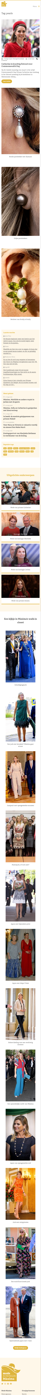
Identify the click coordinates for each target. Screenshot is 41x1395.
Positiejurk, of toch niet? (20, 865)
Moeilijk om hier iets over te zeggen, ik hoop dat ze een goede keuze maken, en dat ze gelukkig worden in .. (20, 351)
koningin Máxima (24, 448)
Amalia (10, 448)
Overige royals (8, 59)
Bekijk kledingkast (21, 1348)
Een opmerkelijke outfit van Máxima (20, 1104)
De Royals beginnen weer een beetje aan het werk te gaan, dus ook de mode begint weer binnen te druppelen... (19, 341)
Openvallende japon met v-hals (20, 1341)
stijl (32, 451)
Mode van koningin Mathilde (20, 539)
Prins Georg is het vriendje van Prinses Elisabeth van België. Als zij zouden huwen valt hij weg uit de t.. (20, 382)
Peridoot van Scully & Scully (20, 319)
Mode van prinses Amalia (20, 601)
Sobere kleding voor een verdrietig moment (20, 1044)
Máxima (22, 451)
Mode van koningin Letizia (20, 570)
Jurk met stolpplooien (20, 1222)
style (5, 454)
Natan (27, 451)
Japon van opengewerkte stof (20, 1163)
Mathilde (10, 451)
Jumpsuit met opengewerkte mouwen (20, 806)
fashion (16, 448)
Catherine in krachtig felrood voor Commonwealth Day (16, 65)
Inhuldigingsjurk (20, 685)
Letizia (33, 448)
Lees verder (6, 81)
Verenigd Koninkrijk (18, 59)
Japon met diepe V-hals (20, 983)
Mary (5, 451)
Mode (16, 451)
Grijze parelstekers (20, 238)
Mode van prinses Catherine (20, 508)
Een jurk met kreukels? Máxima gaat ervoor (20, 745)
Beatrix (24, 1394)
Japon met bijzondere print (20, 924)
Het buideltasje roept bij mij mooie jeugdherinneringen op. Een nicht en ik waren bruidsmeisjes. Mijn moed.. (19, 372)
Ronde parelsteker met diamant (20, 157)
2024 (5, 448)
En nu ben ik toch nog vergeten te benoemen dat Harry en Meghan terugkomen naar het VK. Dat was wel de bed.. (20, 362)
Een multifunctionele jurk (20, 1282)
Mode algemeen (6, 1394)
